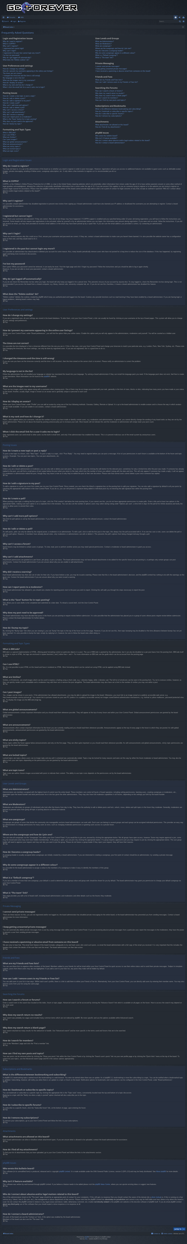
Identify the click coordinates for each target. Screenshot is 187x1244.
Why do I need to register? (12, 41)
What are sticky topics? (11, 146)
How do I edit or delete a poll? (14, 107)
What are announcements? (13, 144)
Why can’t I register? (10, 46)
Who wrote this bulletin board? (106, 136)
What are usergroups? (103, 46)
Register (23, 21)
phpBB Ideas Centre (102, 1184)
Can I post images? (10, 139)
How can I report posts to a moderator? (17, 117)
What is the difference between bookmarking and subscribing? (118, 109)
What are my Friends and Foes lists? (109, 80)
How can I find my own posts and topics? (110, 100)
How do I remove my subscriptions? (108, 116)
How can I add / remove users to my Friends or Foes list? (116, 82)
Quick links (4, 17)
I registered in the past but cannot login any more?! (21, 53)
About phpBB (161, 1171)
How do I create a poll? (11, 103)
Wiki (22, 17)
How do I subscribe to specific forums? (109, 114)
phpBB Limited (64, 1171)
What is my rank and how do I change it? (18, 85)
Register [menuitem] (184, 17)
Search (6, 21)
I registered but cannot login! (13, 48)
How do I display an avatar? (13, 83)
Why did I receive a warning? (13, 114)
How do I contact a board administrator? (110, 143)
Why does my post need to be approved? (18, 121)
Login (14, 21)
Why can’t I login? (9, 51)
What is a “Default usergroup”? (106, 55)
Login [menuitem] (180, 17)
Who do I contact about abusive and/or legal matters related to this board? (122, 140)
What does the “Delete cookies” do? (16, 60)
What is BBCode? (9, 133)
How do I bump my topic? (12, 124)
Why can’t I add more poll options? (15, 105)
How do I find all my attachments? (107, 127)
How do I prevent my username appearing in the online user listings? (28, 71)
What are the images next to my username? (19, 80)
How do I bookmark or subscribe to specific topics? (114, 111)
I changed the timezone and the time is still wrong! (21, 76)
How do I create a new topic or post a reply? (19, 96)
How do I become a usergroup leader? (109, 51)
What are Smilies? (9, 137)
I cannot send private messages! (107, 66)
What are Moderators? (103, 44)
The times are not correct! (12, 73)
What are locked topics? (12, 149)
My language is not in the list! (14, 78)
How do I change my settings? (14, 69)
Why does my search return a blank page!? (111, 96)
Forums (12, 17)
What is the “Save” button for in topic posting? (20, 119)
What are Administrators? (104, 41)
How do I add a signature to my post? (16, 101)
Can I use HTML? (9, 135)
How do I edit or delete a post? (14, 98)
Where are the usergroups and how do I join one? (113, 48)
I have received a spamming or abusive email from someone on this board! (122, 71)
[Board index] (42, 7)
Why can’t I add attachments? (14, 112)
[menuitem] (176, 17)
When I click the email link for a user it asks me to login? (24, 87)
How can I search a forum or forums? (109, 91)
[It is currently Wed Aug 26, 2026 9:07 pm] (183, 27)
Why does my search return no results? (109, 93)
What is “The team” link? (104, 57)
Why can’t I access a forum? (13, 110)
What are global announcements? (15, 142)
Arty (86, 1239)
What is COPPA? (9, 44)
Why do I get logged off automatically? (17, 57)
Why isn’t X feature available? (106, 138)
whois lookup (156, 1197)
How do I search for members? (106, 98)
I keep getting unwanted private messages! (111, 69)
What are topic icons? (11, 151)
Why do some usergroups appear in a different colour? (115, 53)
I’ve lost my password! (11, 55)
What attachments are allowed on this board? (111, 125)
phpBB (46, 376)
